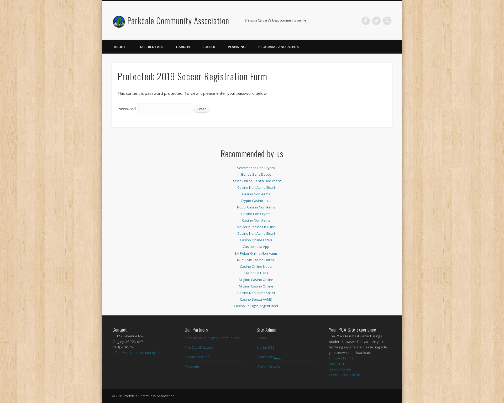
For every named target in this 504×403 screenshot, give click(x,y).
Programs (192, 366)
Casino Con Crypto (256, 213)
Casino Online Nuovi (256, 266)
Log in (261, 338)
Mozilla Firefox (340, 363)
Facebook (365, 21)
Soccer (208, 46)
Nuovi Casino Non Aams (256, 207)
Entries (266, 347)
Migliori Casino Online (256, 279)
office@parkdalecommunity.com (138, 352)
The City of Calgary (199, 347)
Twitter (376, 21)
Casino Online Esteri (256, 240)
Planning (237, 46)
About (120, 46)
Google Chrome (341, 358)
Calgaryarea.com (198, 356)
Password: (127, 108)
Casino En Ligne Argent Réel (256, 305)
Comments (269, 356)
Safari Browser (340, 369)
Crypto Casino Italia (256, 200)
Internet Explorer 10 (344, 374)
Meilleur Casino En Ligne (256, 226)
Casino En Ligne (256, 273)
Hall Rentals (151, 46)
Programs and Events (278, 46)
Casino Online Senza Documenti (256, 181)
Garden (183, 46)
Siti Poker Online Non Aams (256, 253)
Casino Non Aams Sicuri (256, 187)
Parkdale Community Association (178, 20)
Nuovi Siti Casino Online (256, 260)
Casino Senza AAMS (256, 299)
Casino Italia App (256, 246)
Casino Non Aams (256, 194)
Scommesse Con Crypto (256, 167)
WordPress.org (268, 366)
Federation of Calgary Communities (212, 338)
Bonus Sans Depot (256, 174)
